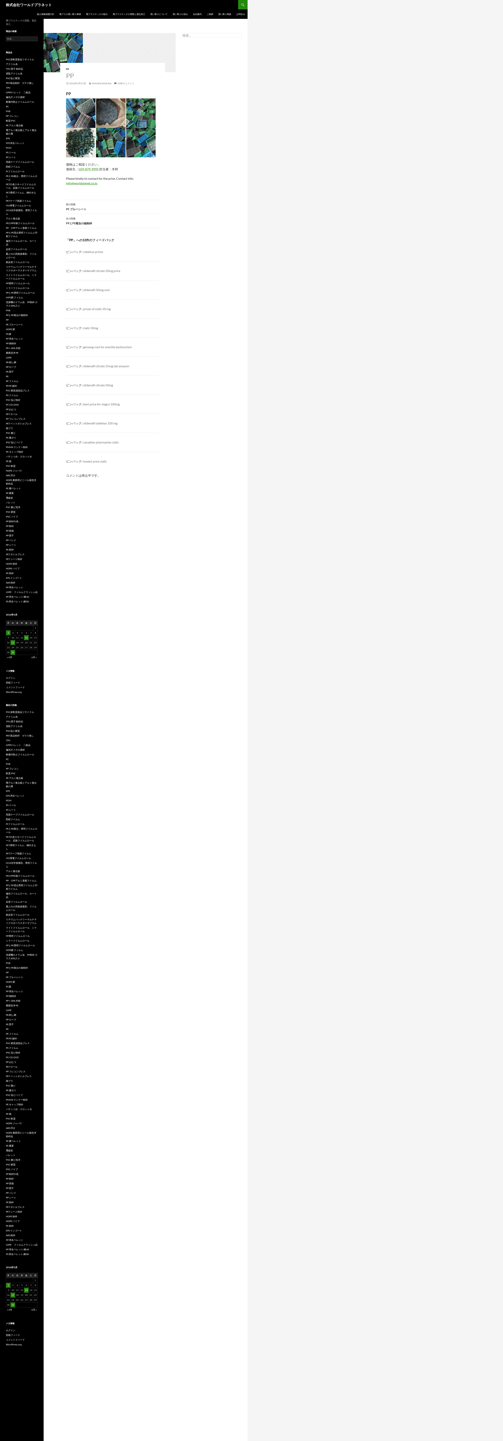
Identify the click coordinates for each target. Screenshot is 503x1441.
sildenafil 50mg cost (96, 290)
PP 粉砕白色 (12, 521)
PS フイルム (12, 395)
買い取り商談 (224, 14)
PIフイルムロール (15, 171)
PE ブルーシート (76, 207)
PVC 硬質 (11, 511)
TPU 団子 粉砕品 (14, 68)
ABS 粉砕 (10, 582)
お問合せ (240, 14)
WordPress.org (14, 692)
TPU (8, 87)
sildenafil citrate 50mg (98, 385)
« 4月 (9, 657)
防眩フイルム (13, 166)
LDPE (9, 357)
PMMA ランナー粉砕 (17, 447)
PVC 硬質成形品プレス (18, 390)
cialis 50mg (90, 328)
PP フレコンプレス (16, 418)
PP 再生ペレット (14, 338)
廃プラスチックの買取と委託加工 (129, 14)
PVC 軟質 (11, 465)
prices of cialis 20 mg (97, 309)
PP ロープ (11, 367)
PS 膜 (8, 334)
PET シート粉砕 (14, 559)
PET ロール (11, 414)
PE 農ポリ (11, 437)
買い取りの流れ (180, 14)
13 (26, 637)
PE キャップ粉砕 (14, 451)
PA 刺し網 (11, 362)
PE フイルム (12, 381)
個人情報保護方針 (45, 14)
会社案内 (197, 14)
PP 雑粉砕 (11, 343)
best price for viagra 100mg (101, 404)
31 (12, 652)
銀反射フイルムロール (17, 262)
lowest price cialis (95, 461)
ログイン (10, 677)
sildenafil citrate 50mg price (101, 271)
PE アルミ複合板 (14, 125)
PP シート (11, 544)
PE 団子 (10, 371)
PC (7, 106)
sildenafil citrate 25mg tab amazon (106, 366)
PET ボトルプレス (15, 554)
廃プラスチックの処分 (97, 14)
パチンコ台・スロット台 (19, 456)
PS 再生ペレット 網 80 (17, 601)
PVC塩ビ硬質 (13, 78)
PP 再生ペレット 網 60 (17, 596)
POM (8, 147)
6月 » (34, 657)
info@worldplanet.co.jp (82, 183)
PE (7, 376)
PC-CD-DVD (12, 404)
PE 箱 (8, 461)
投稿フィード (13, 682)
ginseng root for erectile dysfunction (107, 347)
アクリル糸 (12, 64)
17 (12, 642)
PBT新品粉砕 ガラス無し (20, 83)
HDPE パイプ (13, 568)
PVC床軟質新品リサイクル (20, 59)
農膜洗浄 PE (12, 352)
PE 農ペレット (13, 488)
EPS (8, 138)
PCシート (11, 157)
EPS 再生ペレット (15, 143)
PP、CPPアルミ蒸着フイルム (21, 227)
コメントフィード (15, 687)
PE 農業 (10, 493)
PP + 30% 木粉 (13, 348)
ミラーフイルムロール (17, 288)
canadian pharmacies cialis (101, 442)
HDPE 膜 (10, 329)
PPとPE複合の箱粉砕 (79, 221)
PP (67, 69)
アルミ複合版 (13, 218)
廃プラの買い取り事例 (70, 14)
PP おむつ (11, 409)
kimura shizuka (101, 83)
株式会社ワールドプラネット (29, 5)
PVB (8, 111)
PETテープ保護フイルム (18, 200)
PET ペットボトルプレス (19, 423)
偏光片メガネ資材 (15, 97)
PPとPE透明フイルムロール (20, 292)
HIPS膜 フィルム (14, 297)
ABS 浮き (10, 475)
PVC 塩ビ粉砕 (13, 399)
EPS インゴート (14, 577)
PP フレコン (12, 116)
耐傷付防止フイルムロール (20, 101)
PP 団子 (10, 535)
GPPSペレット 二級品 (18, 92)
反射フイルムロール (16, 249)
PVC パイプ (12, 516)
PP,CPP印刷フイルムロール (20, 223)
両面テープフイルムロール (20, 161)
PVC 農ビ (11, 432)
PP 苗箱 (10, 530)
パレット (10, 502)
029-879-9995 (89, 169)
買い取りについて (159, 14)
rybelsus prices (93, 252)
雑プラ (9, 428)
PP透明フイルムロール (18, 283)
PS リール (11, 152)
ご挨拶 (210, 14)
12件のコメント (125, 83)
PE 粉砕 (10, 549)
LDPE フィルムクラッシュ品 (22, 592)
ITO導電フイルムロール (18, 205)
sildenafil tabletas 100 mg (100, 423)
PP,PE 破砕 (11, 385)
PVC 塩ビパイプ (14, 442)
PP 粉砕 (10, 526)
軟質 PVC (11, 120)
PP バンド (11, 540)
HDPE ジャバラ (14, 470)
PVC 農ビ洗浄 (13, 507)
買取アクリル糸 (14, 73)
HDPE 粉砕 (11, 563)
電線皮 (9, 497)
